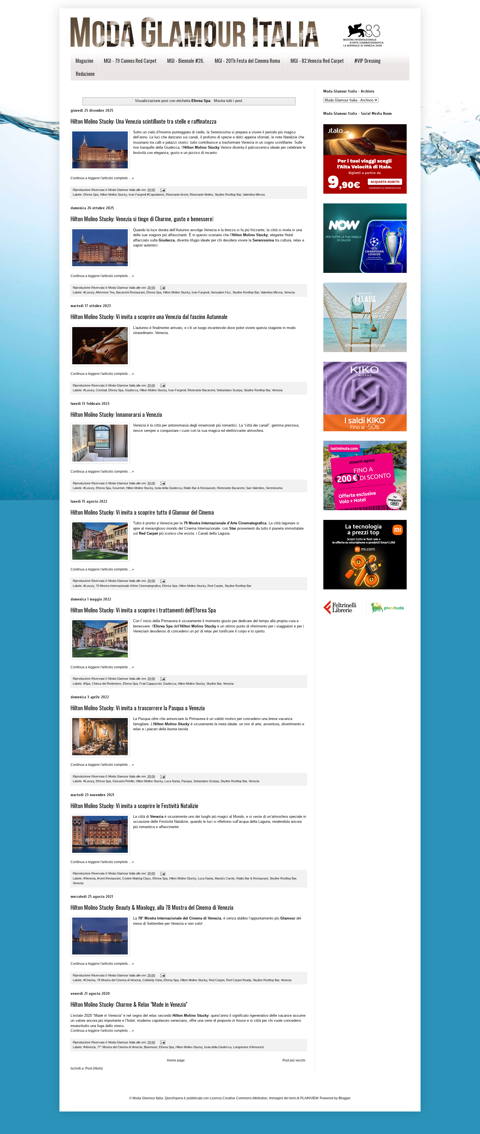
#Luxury (88, 292)
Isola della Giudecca (168, 488)
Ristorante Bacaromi (201, 390)
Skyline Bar (213, 683)
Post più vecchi (293, 1060)
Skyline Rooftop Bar (228, 194)
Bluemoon (150, 1047)
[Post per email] (162, 189)
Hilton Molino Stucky (113, 194)
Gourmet (118, 488)
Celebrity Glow (152, 980)
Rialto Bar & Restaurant (199, 488)
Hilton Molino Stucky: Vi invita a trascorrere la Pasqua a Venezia (138, 708)
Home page (176, 1060)
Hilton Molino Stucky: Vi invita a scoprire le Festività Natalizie (134, 805)
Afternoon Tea (105, 292)
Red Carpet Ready (238, 980)
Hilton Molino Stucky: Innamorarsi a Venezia (116, 414)
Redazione (85, 73)
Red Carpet (216, 980)
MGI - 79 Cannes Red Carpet (130, 60)
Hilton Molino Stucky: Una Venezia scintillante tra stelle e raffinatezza (143, 121)
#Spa (86, 683)
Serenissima (274, 488)
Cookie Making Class (136, 878)
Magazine (84, 60)
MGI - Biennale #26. (185, 60)
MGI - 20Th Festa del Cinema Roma (247, 60)
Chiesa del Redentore (106, 683)
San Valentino (255, 488)
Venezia (289, 292)
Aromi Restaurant (109, 878)
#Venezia (89, 878)
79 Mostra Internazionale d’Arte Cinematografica (128, 585)
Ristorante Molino (201, 194)
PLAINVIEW (309, 1098)
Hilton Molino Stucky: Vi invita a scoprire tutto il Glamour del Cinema (142, 512)
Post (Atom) (94, 1068)
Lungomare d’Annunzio (248, 1047)
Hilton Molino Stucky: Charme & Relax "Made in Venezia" (129, 1004)
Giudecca (131, 390)
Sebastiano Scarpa (229, 390)
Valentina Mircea (254, 194)
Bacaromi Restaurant (130, 292)
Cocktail (101, 390)
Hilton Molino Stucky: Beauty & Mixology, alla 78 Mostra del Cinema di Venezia (152, 907)
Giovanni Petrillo (123, 781)
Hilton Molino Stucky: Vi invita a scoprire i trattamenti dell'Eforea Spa (143, 610)
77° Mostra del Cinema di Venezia (119, 1047)
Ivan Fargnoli (200, 292)
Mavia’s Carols (225, 878)
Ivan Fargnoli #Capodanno (146, 194)
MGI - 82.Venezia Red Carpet (317, 60)
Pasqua (186, 781)
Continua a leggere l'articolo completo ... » (102, 178)
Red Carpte (215, 585)
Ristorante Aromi (177, 194)
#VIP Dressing (367, 60)
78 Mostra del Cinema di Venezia (119, 980)
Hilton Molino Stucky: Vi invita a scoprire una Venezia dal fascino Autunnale (149, 316)
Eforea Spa (90, 194)
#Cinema (89, 980)
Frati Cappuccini (150, 683)
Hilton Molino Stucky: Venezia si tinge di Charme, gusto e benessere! (142, 219)
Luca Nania (172, 781)
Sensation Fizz (221, 292)
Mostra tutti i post (228, 101)
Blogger (344, 1098)
